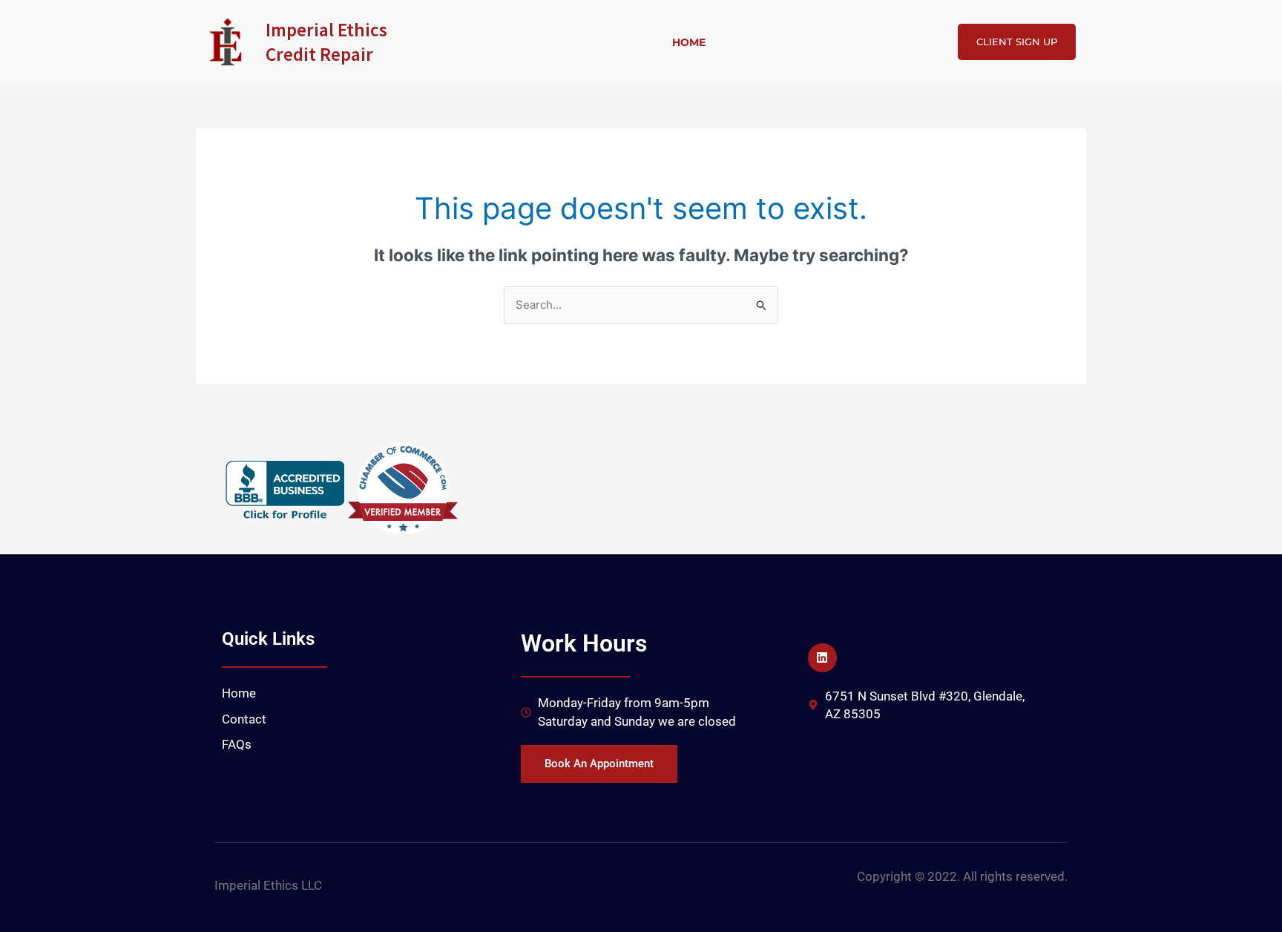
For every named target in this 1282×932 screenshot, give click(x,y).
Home (689, 42)
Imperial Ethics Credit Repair (326, 42)
